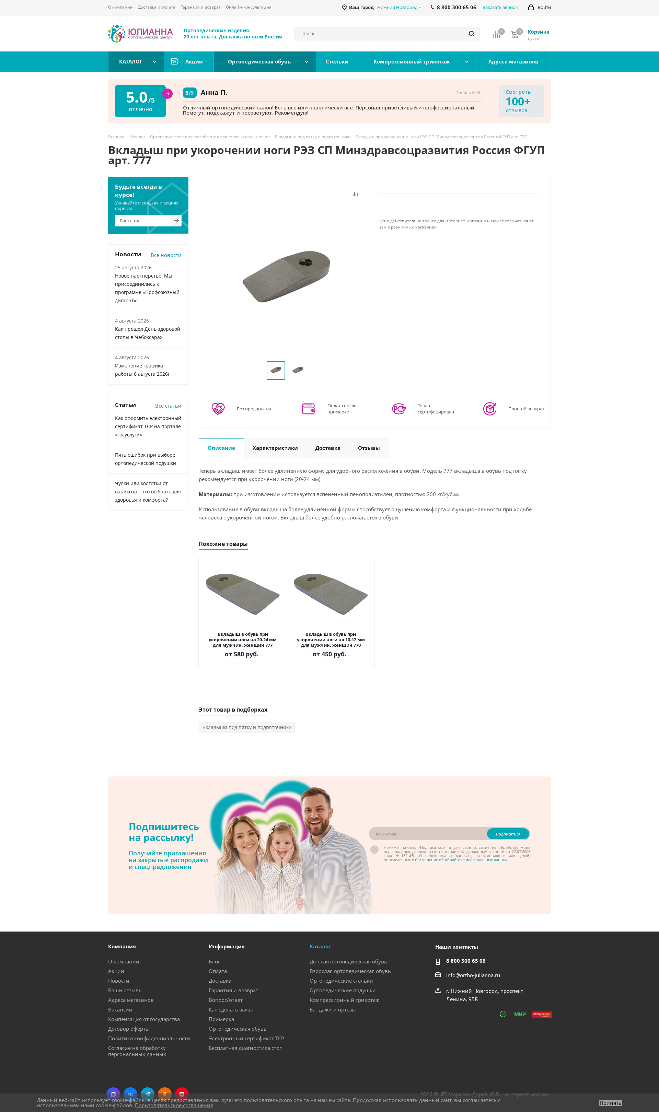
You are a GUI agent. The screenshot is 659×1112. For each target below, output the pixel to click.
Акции (116, 971)
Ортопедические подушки (343, 990)
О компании (123, 961)
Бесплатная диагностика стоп (245, 1047)
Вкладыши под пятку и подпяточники (247, 727)
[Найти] (471, 33)
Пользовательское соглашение (174, 1105)
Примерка (221, 1019)
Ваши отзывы (125, 990)
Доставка (220, 980)
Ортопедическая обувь (238, 1028)
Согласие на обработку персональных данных (137, 1050)
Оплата (218, 971)
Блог (214, 961)
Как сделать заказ (231, 1009)
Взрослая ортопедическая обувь (350, 971)
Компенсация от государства (144, 1019)
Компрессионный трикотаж (344, 999)
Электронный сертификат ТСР (246, 1038)
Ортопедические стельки (341, 980)
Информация (227, 946)
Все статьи (168, 405)
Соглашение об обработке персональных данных (461, 859)
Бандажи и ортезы (333, 1009)
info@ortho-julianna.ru (473, 975)
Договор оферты (129, 1028)
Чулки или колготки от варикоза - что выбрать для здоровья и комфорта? (148, 491)
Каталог (320, 946)
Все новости (166, 254)
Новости (118, 980)
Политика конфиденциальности (149, 1038)
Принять (611, 1103)
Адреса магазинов (131, 999)
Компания (122, 946)
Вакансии (120, 1009)
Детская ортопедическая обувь (348, 961)
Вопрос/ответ (226, 999)
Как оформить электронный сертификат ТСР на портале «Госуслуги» (148, 426)
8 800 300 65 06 (466, 960)
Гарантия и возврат (233, 990)
